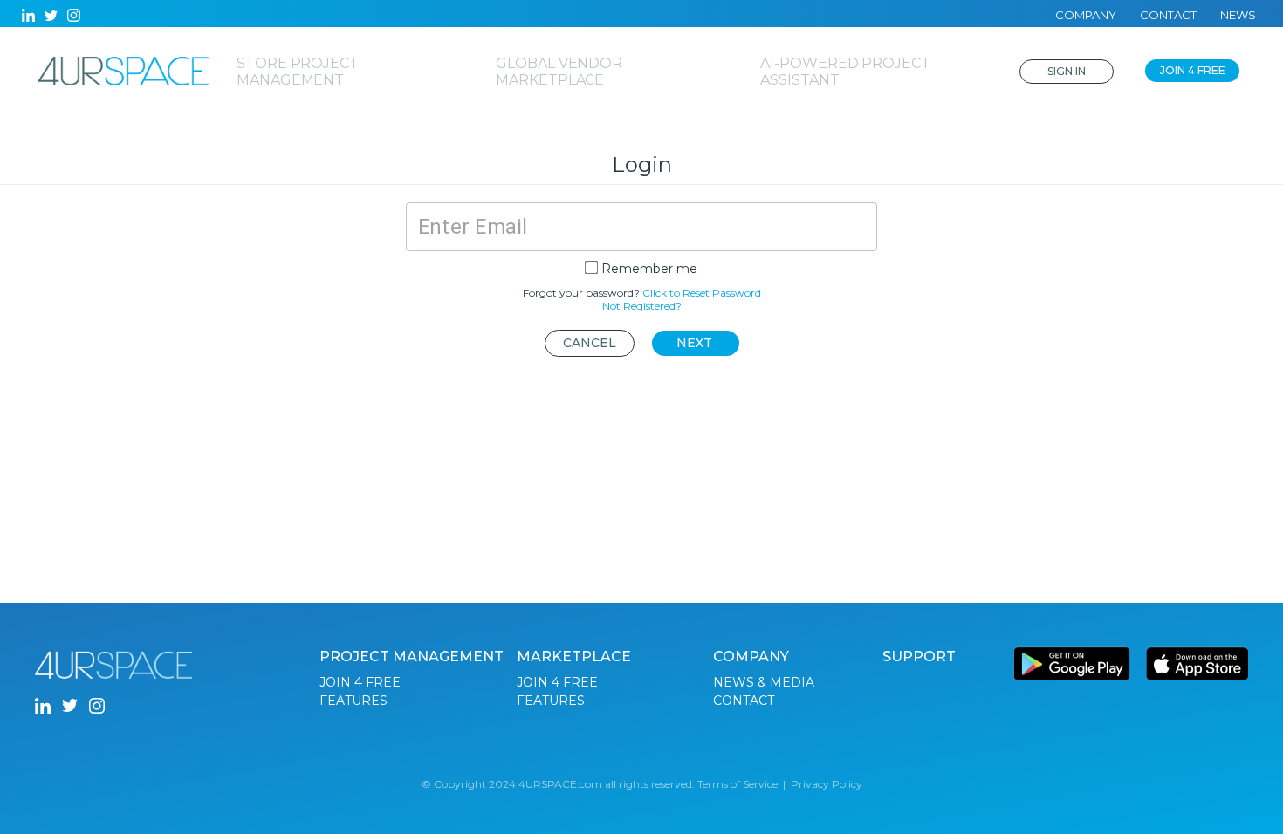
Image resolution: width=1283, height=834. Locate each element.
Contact (1168, 15)
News (1238, 15)
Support (919, 656)
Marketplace (574, 656)
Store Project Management (298, 71)
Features (353, 700)
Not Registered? (642, 305)
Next (694, 343)
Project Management (411, 656)
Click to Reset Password (701, 292)
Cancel (589, 343)
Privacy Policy (826, 783)
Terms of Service (737, 783)
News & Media (763, 682)
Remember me (649, 269)
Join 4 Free (1192, 70)
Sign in (1066, 71)
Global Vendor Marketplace (559, 71)
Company (1085, 15)
